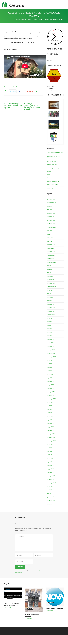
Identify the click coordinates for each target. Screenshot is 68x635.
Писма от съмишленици (53, 178)
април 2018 (50, 458)
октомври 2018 (51, 437)
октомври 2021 (51, 314)
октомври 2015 (51, 500)
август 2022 (50, 290)
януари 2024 (50, 248)
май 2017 (49, 493)
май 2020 (49, 371)
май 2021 (49, 328)
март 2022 (49, 300)
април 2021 (50, 332)
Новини (49, 171)
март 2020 (49, 378)
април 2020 (50, 374)
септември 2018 (51, 441)
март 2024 (49, 241)
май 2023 (49, 272)
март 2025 (49, 209)
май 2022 (49, 293)
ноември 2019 (51, 392)
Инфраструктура (51, 161)
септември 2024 (51, 227)
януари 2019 (50, 427)
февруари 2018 (51, 465)
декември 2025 (51, 199)
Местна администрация (53, 168)
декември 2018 (51, 430)
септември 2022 (51, 286)
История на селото (52, 164)
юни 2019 (49, 409)
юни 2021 (49, 325)
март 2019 (49, 420)
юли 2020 (49, 363)
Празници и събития (52, 184)
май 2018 (49, 455)
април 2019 (50, 416)
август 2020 (50, 360)
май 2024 (49, 234)
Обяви (48, 174)
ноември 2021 (51, 311)
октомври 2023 (51, 258)
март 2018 (49, 462)
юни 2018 (49, 451)
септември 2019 (51, 399)
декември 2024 (51, 220)
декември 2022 (51, 283)
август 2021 (50, 318)
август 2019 (50, 402)
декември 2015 (51, 497)
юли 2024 (49, 230)
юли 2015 (49, 504)
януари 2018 (50, 469)
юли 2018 (49, 448)
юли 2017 (49, 490)
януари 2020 (50, 385)
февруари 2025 (51, 213)
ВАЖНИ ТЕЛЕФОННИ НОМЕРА (55, 153)
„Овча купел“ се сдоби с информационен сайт (12, 604)
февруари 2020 (51, 381)
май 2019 (49, 413)
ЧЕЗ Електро (50, 188)
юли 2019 (49, 406)
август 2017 (50, 486)
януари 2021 (50, 342)
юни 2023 (49, 269)
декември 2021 (51, 307)
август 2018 (50, 444)
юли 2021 (49, 321)
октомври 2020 (51, 353)
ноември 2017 (51, 476)
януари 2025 (50, 216)
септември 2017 (51, 483)
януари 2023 (50, 279)
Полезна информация (53, 181)
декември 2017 (51, 472)
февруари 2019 (51, 423)
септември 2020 (51, 356)
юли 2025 (49, 206)
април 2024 (50, 237)
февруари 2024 (51, 244)
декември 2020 (51, 346)
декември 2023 (51, 251)
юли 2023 (49, 265)
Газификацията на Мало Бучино (53, 157)
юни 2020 (49, 367)
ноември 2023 (51, 255)
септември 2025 (51, 202)
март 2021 (49, 335)
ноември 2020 (51, 349)
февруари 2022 (51, 304)
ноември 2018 (51, 434)
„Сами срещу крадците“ (54, 608)
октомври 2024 (51, 223)
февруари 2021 (51, 339)
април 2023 (50, 276)
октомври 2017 (51, 479)
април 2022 (50, 297)
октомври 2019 (51, 395)
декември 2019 (51, 388)
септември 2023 (51, 262)
